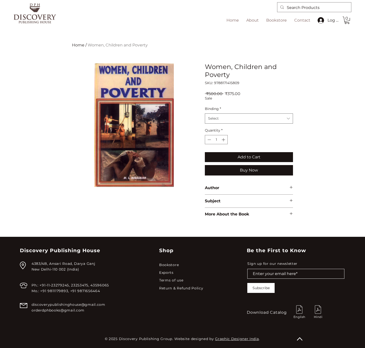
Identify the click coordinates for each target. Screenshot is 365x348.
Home (78, 45)
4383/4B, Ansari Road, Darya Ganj (63, 263)
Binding (213, 108)
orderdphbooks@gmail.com (58, 310)
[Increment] (224, 139)
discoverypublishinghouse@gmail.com (68, 304)
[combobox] (249, 118)
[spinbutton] (216, 139)
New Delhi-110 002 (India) (55, 269)
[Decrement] (209, 139)
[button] (347, 20)
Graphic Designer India (237, 339)
